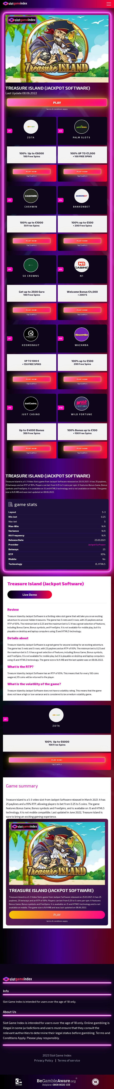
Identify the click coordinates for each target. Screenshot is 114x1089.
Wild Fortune (81, 414)
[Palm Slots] (82, 127)
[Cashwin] (31, 196)
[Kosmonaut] (31, 334)
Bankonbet (81, 206)
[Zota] (31, 126)
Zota (31, 137)
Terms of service (69, 1060)
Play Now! (31, 171)
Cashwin (30, 206)
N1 (81, 276)
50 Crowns (31, 276)
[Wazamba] (82, 334)
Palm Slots (81, 137)
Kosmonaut (31, 345)
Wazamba (82, 345)
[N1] (82, 265)
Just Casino (31, 414)
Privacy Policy (44, 1060)
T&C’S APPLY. (31, 176)
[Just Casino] (31, 404)
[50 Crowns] (31, 265)
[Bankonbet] (82, 196)
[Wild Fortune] (82, 403)
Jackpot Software (97, 544)
